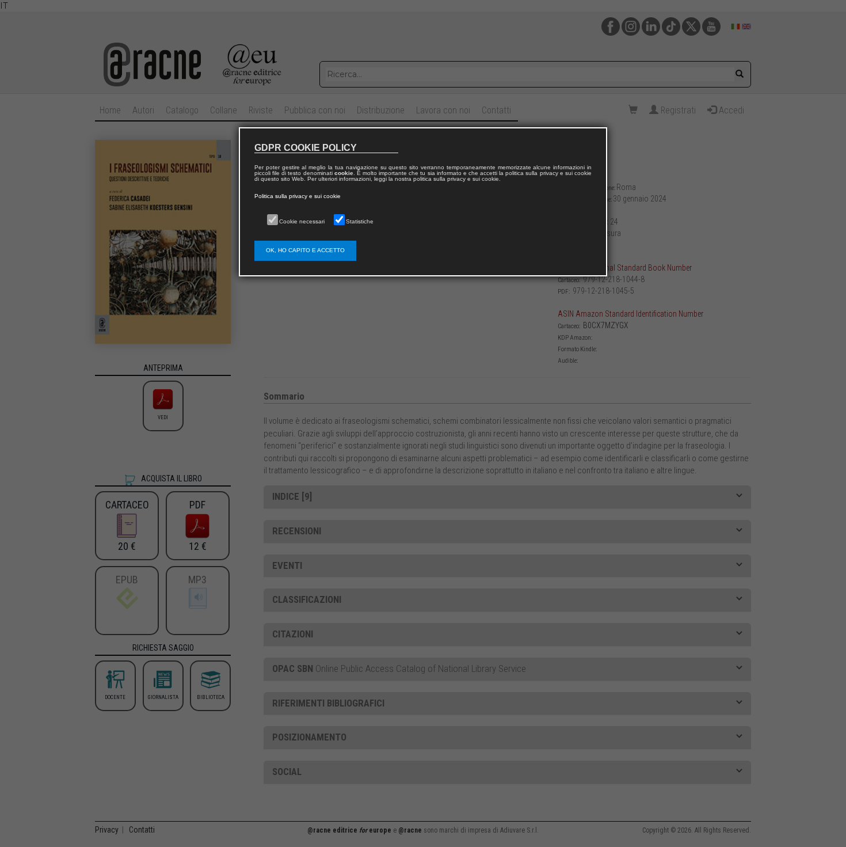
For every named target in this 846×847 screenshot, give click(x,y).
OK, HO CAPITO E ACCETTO (305, 250)
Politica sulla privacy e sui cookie (297, 196)
